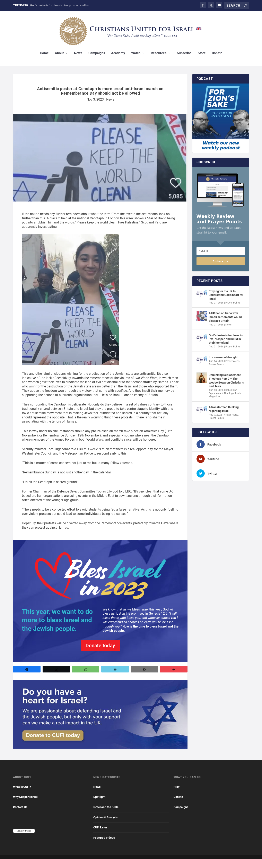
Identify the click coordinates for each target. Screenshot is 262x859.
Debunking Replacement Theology (223, 392)
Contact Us (20, 807)
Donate (217, 53)
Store (202, 53)
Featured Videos (104, 837)
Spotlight (99, 796)
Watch (135, 53)
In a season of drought (223, 357)
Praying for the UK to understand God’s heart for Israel (226, 295)
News (78, 53)
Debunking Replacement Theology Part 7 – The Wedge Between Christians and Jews (226, 380)
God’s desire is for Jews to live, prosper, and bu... (60, 5)
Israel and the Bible (106, 807)
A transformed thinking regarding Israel (224, 408)
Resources (158, 53)
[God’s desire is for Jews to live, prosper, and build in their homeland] (201, 338)
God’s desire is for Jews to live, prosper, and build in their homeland (226, 339)
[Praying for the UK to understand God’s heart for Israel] (201, 294)
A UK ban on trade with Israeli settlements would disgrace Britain (225, 317)
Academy (118, 53)
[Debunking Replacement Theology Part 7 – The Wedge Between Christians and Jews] (201, 377)
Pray (177, 786)
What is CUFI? (22, 786)
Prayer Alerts (232, 361)
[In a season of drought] (201, 360)
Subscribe (184, 53)
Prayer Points (232, 302)
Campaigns (96, 53)
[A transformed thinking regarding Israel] (201, 410)
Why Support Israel (25, 796)
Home (44, 53)
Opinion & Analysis (105, 817)
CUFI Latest (100, 827)
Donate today (100, 645)
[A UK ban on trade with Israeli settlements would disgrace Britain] (201, 316)
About (59, 53)
